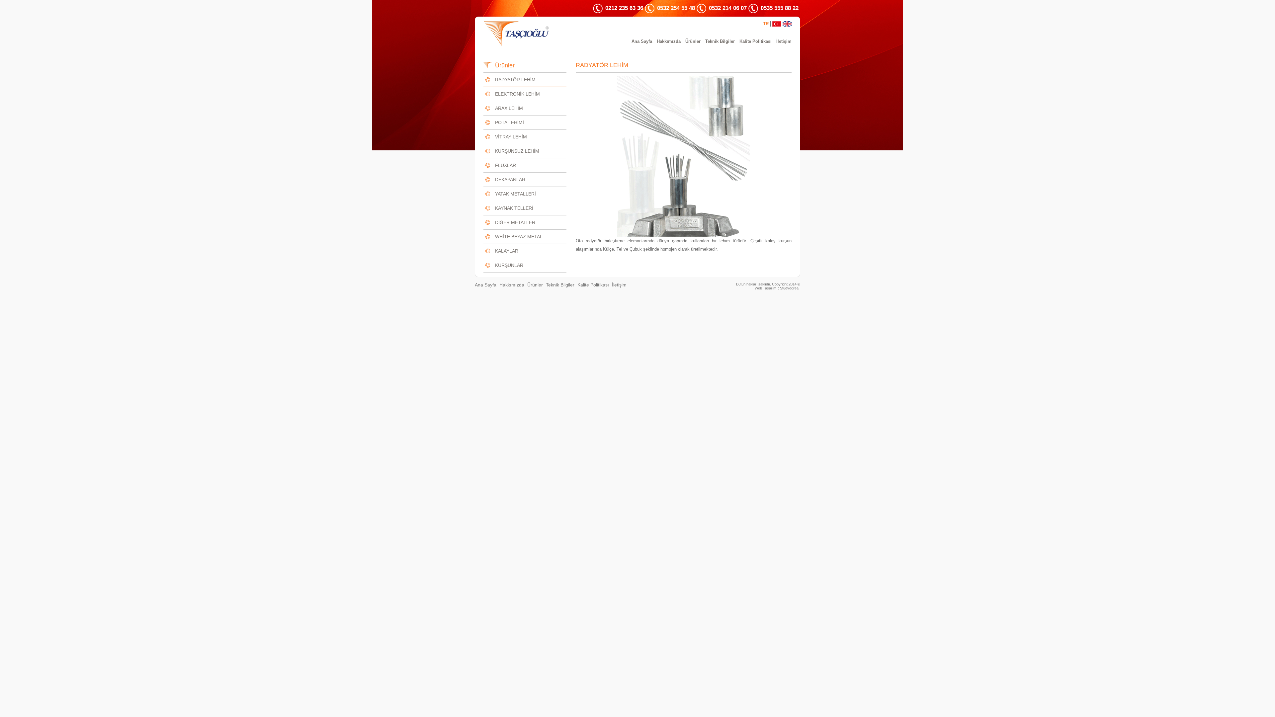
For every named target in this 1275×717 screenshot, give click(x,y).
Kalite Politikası (755, 41)
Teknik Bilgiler (720, 41)
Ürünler (693, 41)
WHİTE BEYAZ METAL (519, 236)
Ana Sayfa (642, 41)
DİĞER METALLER (515, 222)
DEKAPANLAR (510, 179)
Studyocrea (789, 288)
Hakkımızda (669, 41)
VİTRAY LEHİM (511, 136)
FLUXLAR (505, 165)
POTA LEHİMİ (509, 122)
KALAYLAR (506, 251)
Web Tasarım (765, 288)
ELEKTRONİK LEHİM (517, 94)
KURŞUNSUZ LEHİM (517, 151)
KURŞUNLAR (509, 265)
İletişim (784, 41)
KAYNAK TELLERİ (514, 208)
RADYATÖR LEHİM (515, 79)
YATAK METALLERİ (515, 194)
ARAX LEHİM (509, 108)
